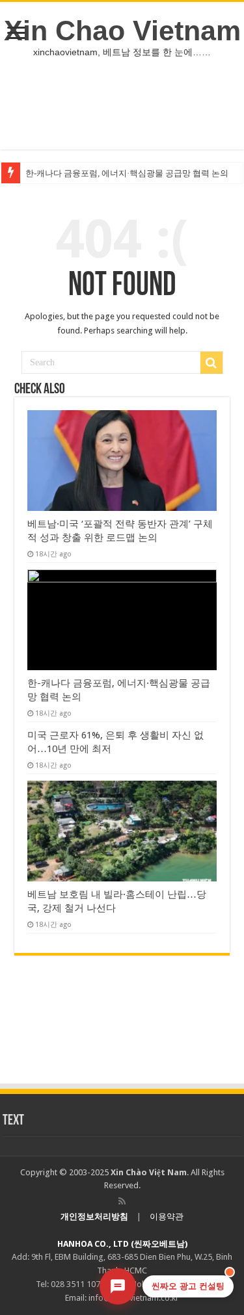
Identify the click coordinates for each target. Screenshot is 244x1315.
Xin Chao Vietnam (122, 30)
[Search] (211, 363)
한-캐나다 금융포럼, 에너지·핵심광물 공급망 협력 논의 (126, 173)
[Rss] (122, 1201)
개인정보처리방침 (94, 1216)
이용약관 (166, 1216)
